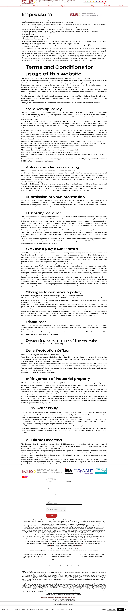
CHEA (51, 548)
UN (58, 548)
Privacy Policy (69, 609)
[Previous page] (53, 565)
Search (70, 545)
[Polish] (102, 1)
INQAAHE (75, 548)
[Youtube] (104, 3)
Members (57, 545)
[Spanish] (93, 1)
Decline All (112, 609)
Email (47, 488)
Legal (61, 545)
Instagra (78, 545)
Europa (55, 548)
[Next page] (75, 565)
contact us (54, 372)
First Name (49, 481)
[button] (21, 6)
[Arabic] (87, 1)
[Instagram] (105, 3)
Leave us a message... (52, 493)
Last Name (68, 481)
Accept (120, 609)
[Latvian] (99, 1)
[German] (90, 1)
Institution (48, 501)
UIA (61, 548)
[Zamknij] (126, 609)
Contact (65, 545)
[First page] (49, 565)
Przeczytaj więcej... (26, 580)
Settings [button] (104, 609)
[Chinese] (105, 1)
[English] (84, 1)
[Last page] (78, 565)
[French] (96, 1)
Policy (52, 545)
